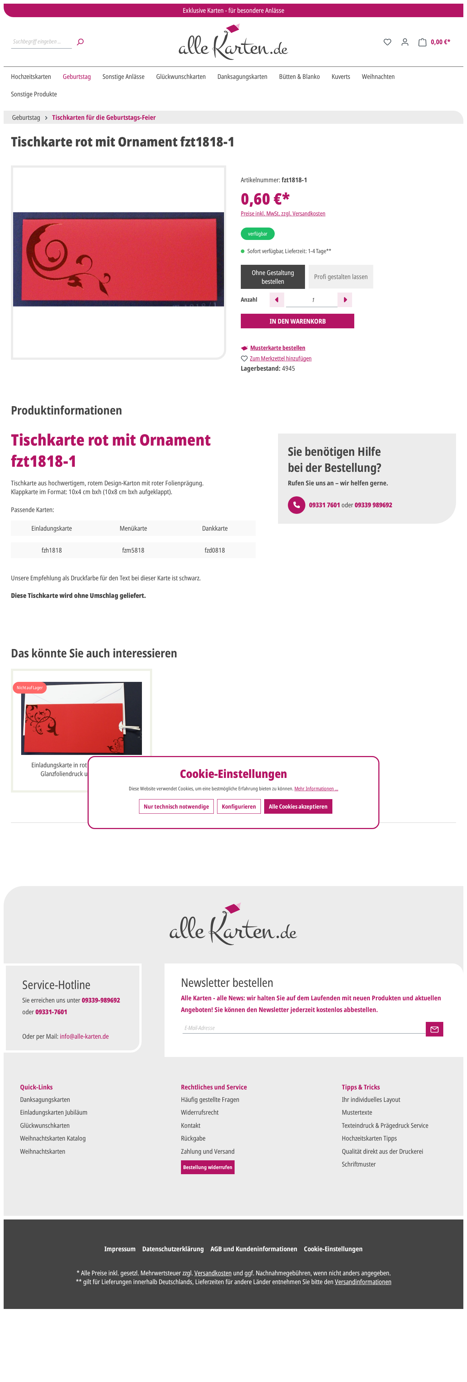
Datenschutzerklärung (173, 1248)
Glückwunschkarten (45, 1125)
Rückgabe (193, 1138)
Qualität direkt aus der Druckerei (382, 1151)
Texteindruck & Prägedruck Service (385, 1125)
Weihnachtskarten (42, 1151)
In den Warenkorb (298, 321)
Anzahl (249, 299)
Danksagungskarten (45, 1099)
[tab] (66, 410)
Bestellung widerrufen (207, 1167)
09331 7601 (324, 504)
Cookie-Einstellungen (333, 1248)
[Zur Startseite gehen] (233, 41)
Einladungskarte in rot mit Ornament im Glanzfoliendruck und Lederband (81, 769)
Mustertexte (357, 1112)
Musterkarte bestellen (277, 348)
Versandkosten (213, 1272)
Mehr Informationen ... (316, 788)
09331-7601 (51, 1011)
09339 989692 (373, 504)
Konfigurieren (239, 806)
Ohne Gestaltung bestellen (273, 277)
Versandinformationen (363, 1281)
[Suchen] (80, 42)
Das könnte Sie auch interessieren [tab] (94, 653)
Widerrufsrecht (200, 1112)
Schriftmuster (359, 1164)
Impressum (120, 1248)
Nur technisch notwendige (176, 806)
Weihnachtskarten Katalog (53, 1138)
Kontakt (190, 1125)
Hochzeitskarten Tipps (369, 1138)
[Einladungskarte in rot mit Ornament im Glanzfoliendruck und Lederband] (81, 718)
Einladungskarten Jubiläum (54, 1112)
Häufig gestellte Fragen (210, 1099)
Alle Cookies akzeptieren (298, 806)
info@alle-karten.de (84, 1036)
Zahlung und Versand (208, 1151)
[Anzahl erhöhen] (344, 300)
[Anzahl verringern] (277, 300)
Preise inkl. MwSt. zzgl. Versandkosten (283, 213)
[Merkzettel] (387, 41)
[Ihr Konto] (405, 41)
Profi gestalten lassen (341, 276)
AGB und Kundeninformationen (254, 1248)
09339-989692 (101, 1000)
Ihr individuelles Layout (371, 1099)
